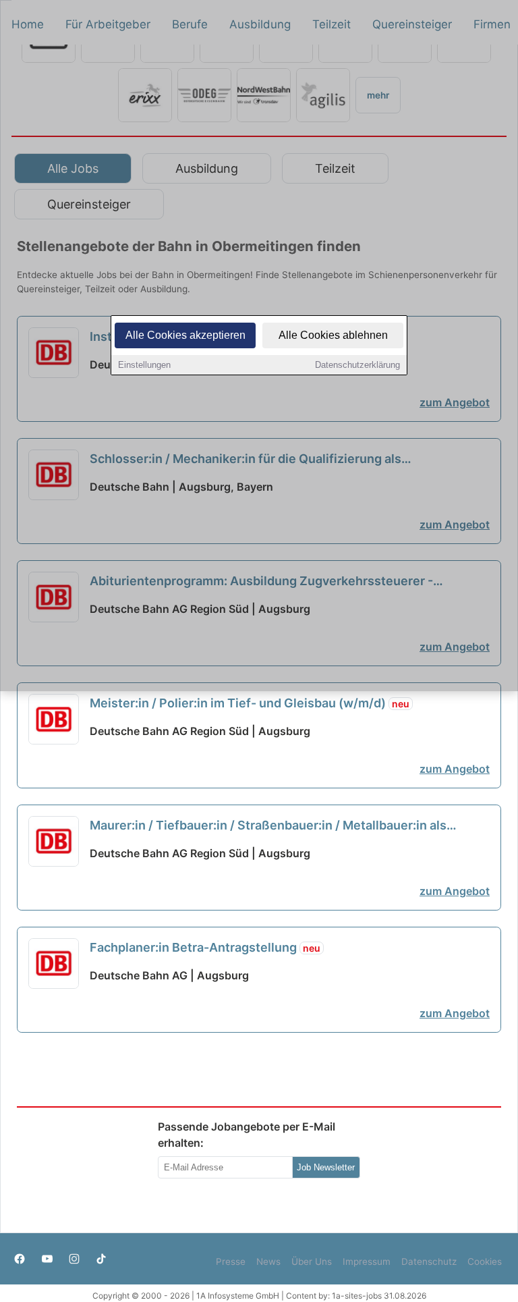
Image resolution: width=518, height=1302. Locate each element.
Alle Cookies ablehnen (333, 335)
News (268, 1261)
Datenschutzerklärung (357, 365)
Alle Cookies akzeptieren (185, 335)
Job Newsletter (326, 1167)
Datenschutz (429, 1261)
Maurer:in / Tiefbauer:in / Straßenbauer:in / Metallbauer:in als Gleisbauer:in (268, 826)
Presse (231, 1261)
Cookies (484, 1261)
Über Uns (311, 1261)
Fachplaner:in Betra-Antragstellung (205, 947)
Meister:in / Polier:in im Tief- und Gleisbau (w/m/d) (249, 703)
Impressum (367, 1261)
